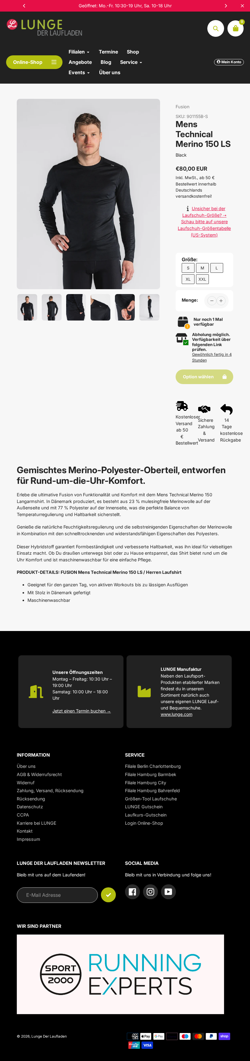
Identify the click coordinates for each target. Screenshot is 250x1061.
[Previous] (24, 6)
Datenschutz (30, 806)
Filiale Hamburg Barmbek (150, 774)
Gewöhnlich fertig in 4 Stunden (212, 357)
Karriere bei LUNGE (36, 823)
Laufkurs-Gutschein (145, 814)
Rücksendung (31, 798)
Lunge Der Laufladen (49, 1036)
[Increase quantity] (221, 300)
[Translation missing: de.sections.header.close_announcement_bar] (242, 6)
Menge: (190, 300)
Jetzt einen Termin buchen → (81, 710)
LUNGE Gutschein (143, 806)
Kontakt (25, 831)
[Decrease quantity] (211, 300)
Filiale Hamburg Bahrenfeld (152, 790)
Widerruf (25, 782)
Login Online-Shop (144, 823)
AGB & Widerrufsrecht (39, 774)
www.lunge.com (176, 714)
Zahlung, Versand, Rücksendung (50, 790)
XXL (202, 279)
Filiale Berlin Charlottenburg (153, 766)
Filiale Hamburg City (145, 782)
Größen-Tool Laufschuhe (151, 798)
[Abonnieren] (108, 894)
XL (188, 279)
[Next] (226, 6)
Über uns (26, 766)
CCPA (23, 814)
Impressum (28, 839)
